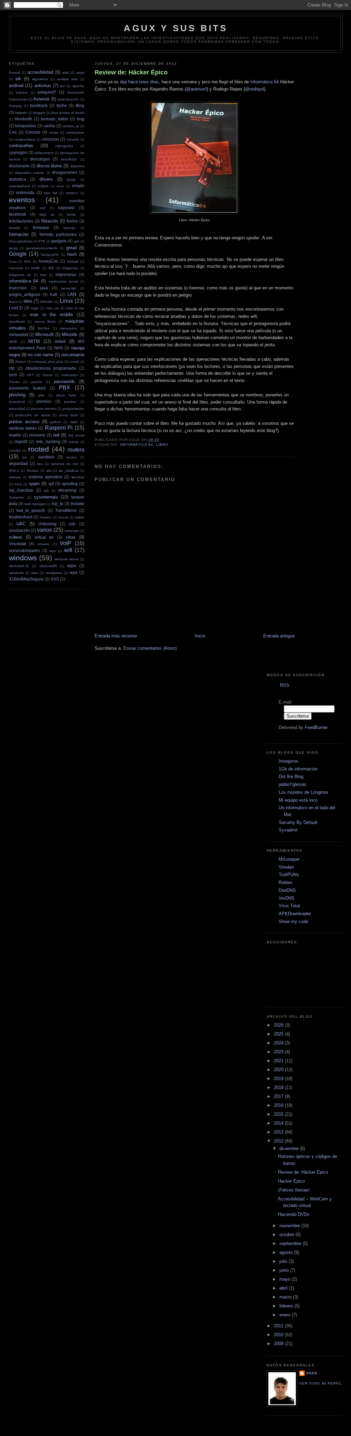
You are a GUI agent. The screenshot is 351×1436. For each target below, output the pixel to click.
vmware (43, 544)
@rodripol (254, 89)
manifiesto (17, 321)
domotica (17, 179)
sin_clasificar (68, 470)
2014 (279, 1123)
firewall (14, 228)
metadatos (68, 328)
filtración (49, 221)
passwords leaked (27, 388)
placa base (66, 395)
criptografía (64, 146)
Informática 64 (264, 81)
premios (43, 401)
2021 (279, 1060)
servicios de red (64, 464)
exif (42, 208)
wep (52, 551)
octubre (287, 1234)
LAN (72, 294)
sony (18, 484)
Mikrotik (69, 334)
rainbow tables (23, 428)
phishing (17, 394)
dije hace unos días (139, 81)
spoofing (70, 483)
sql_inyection (21, 490)
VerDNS (286, 898)
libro (28, 301)
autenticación (68, 99)
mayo (285, 1279)
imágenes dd (20, 275)
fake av (46, 214)
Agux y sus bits (176, 28)
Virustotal (17, 543)
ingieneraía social (63, 281)
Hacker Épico (291, 1181)
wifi (68, 550)
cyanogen (18, 152)
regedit (20, 441)
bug (80, 119)
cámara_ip (70, 126)
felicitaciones (21, 221)
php (41, 395)
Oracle (48, 375)
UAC (21, 523)
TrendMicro (65, 510)
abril (284, 1288)
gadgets (58, 241)
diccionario (19, 166)
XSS (55, 579)
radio (74, 422)
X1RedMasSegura (26, 579)
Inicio (200, 635)
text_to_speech (30, 510)
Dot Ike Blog (291, 776)
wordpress (54, 573)
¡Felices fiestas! (294, 1190)
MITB (13, 342)
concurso (50, 139)
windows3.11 (19, 566)
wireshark (16, 573)
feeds (71, 214)
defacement (44, 153)
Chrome (32, 132)
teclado (77, 503)
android (16, 85)
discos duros (49, 165)
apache (78, 86)
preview (70, 402)
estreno (72, 193)
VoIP (65, 543)
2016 (279, 1105)
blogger (39, 113)
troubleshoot (20, 517)
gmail (71, 247)
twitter (79, 517)
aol (62, 86)
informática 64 (23, 281)
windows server (67, 559)
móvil (60, 341)
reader (15, 435)
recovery (37, 435)
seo (40, 464)
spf (51, 483)
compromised (24, 139)
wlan (34, 573)
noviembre (290, 1225)
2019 (279, 1078)
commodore (75, 132)
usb (72, 524)
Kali (53, 294)
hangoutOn (50, 254)
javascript (68, 288)
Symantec (17, 497)
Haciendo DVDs (294, 1214)
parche (36, 382)
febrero (286, 1305)
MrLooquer (289, 859)
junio (284, 1270)
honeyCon (48, 261)
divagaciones (64, 172)
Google (18, 254)
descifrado (69, 159)
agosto (286, 1252)
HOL (27, 261)
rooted (38, 449)
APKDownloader (295, 913)
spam (34, 483)
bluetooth (23, 119)
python (55, 422)
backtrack (39, 105)
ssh (46, 490)
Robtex (286, 882)
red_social (76, 435)
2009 (279, 1343)
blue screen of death (67, 113)
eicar (60, 186)
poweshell (17, 402)
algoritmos (40, 79)
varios (44, 530)
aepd (80, 72)
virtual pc (44, 537)
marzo (286, 1297)
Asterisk (41, 98)
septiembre (291, 1243)
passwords (64, 381)
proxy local (68, 415)
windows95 (48, 566)
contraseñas (21, 145)
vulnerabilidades (24, 550)
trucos (63, 517)
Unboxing (47, 524)
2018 (279, 1087)
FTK (42, 241)
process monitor (43, 408)
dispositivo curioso (29, 173)
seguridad (18, 463)
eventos (22, 200)
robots (73, 442)
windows (23, 558)
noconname (72, 354)
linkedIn (46, 301)
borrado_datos (54, 119)
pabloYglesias (292, 784)
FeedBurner (316, 727)
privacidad (17, 408)
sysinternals (46, 497)
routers (76, 450)
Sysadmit (288, 830)
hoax (13, 261)
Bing (80, 105)
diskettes (77, 166)
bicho (62, 105)
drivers (46, 179)
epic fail (50, 193)
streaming (67, 490)
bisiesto (21, 113)
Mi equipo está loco (298, 800)
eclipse (43, 186)
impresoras (66, 274)
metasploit (18, 334)
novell (74, 361)
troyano (46, 517)
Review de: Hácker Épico (131, 72)
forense (69, 228)
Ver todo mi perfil (320, 1383)
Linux (66, 301)
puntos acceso (24, 421)
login (35, 308)
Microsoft (44, 334)
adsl (65, 72)
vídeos (15, 537)
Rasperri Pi (59, 428)
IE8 (51, 268)
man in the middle (51, 314)
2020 (279, 1069)
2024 (279, 1042)
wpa (73, 572)
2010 (279, 1334)
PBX (64, 388)
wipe (71, 565)
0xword (14, 72)
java (44, 288)
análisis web (67, 79)
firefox (72, 221)
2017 (279, 1096)
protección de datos (32, 415)
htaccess (16, 268)
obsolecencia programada (50, 368)
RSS (284, 685)
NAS (58, 348)
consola (72, 139)
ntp (12, 368)
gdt (76, 241)
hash (72, 254)
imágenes (70, 268)
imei (43, 275)
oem (13, 374)
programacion (73, 408)
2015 (279, 1114)
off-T (30, 375)
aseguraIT (46, 92)
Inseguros (288, 761)
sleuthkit (77, 477)
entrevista (25, 192)
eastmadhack (19, 186)
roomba (15, 450)
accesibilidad (40, 72)
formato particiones (58, 234)
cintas (53, 132)
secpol (71, 457)
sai (24, 457)
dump (71, 179)
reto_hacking (48, 441)
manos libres (45, 321)
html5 (35, 268)
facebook (17, 214)
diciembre (289, 1148)
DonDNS (287, 890)
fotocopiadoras (21, 241)
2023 (279, 1051)
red (56, 435)
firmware (41, 227)
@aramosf (196, 89)
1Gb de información (298, 768)
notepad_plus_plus (48, 361)
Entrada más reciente (116, 635)
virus (70, 537)
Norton (20, 361)
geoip (13, 248)
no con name (40, 354)
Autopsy (15, 106)
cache (49, 125)
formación (18, 234)
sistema (15, 477)
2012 (279, 1141)
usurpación (19, 530)
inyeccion (18, 288)
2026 (279, 1025)
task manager (35, 504)
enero (285, 1314)
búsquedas (25, 125)
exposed (66, 207)
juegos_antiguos (24, 294)
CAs (13, 132)
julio (284, 1261)
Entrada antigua (278, 635)
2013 (279, 1132)
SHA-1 (14, 470)
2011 (279, 1325)
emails (78, 185)
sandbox (46, 457)
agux (311, 1373)
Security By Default (298, 822)
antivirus (42, 85)
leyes (13, 301)
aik (18, 78)
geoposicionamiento (42, 248)
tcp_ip (57, 503)
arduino (22, 92)
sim (48, 470)
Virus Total (289, 905)
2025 (279, 1034)
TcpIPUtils (289, 874)
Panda (14, 382)
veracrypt (71, 530)
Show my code (293, 921)
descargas (40, 159)
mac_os (52, 308)
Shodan (32, 470)
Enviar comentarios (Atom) (150, 648)
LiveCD (16, 308)
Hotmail (72, 261)
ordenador (69, 375)
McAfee (44, 328)
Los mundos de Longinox (303, 792)
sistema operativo (45, 477)
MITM (34, 341)
